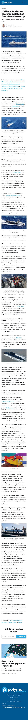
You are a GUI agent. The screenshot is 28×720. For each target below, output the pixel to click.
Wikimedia (16, 620)
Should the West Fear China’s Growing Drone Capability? (13, 88)
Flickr (10, 620)
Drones (3, 8)
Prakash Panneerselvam (7, 401)
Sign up (4, 703)
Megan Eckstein (20, 104)
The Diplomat (9, 408)
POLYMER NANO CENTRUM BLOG (12, 707)
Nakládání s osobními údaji (8, 705)
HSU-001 (18, 338)
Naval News (20, 306)
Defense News (15, 106)
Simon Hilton (10, 25)
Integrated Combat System (13, 195)
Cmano (20, 622)
